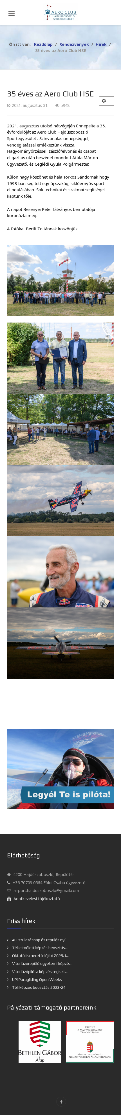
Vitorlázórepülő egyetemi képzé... (41, 963)
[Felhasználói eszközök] (106, 101)
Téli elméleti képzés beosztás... (39, 947)
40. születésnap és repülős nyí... (39, 940)
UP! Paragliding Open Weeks (36, 979)
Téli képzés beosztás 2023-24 (38, 987)
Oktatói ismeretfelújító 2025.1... (40, 955)
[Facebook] (61, 1102)
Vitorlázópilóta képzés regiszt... (39, 971)
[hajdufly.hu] (60, 12)
